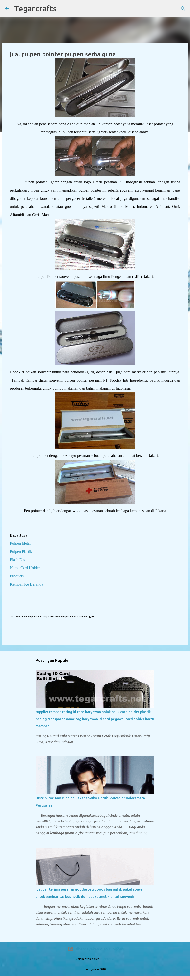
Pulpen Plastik (21, 551)
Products (17, 576)
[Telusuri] (64, 9)
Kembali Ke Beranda (26, 584)
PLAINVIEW (107, 958)
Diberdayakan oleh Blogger (98, 949)
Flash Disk (18, 560)
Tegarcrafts (35, 8)
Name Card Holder (25, 568)
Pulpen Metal (20, 543)
